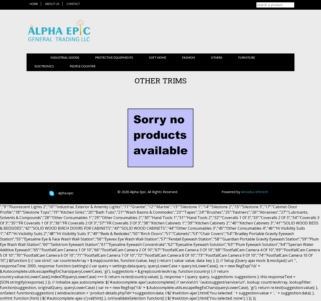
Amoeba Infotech (254, 192)
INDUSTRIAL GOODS (65, 58)
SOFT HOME (157, 58)
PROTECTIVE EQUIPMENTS (114, 58)
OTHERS (216, 58)
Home (34, 4)
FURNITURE (246, 58)
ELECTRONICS (44, 66)
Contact (73, 4)
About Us (52, 4)
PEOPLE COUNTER (82, 66)
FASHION (188, 58)
